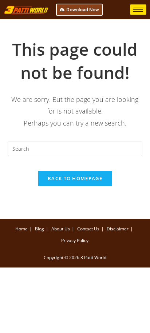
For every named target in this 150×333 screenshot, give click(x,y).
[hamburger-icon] (138, 9)
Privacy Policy (74, 240)
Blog (39, 229)
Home (21, 229)
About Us (60, 229)
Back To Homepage (75, 178)
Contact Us (88, 229)
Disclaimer (118, 229)
